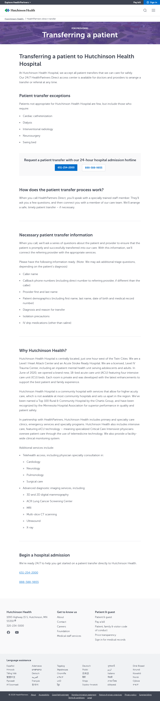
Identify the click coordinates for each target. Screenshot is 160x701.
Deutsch (86, 666)
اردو (109, 669)
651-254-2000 (28, 572)
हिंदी (83, 677)
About (60, 617)
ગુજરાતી (111, 666)
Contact (61, 621)
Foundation (63, 631)
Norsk (136, 677)
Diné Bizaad (138, 666)
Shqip (85, 681)
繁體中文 (11, 677)
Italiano (111, 673)
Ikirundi (136, 669)
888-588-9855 (29, 582)
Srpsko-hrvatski (90, 684)
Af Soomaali (12, 684)
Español (10, 666)
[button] (152, 2)
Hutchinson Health (14, 19)
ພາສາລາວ (37, 669)
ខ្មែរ (58, 684)
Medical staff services (69, 636)
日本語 (85, 673)
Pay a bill (100, 621)
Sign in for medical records (110, 639)
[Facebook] (8, 633)
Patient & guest (103, 617)
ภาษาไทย (112, 681)
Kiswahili (137, 673)
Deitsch (35, 673)
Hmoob (10, 669)
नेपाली (110, 677)
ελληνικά (112, 684)
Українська (62, 669)
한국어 (35, 684)
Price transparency (105, 635)
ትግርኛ (135, 684)
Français (36, 681)
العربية (35, 677)
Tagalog (61, 666)
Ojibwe (136, 681)
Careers (61, 626)
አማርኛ (60, 677)
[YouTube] (17, 633)
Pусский (11, 681)
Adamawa (37, 666)
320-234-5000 (15, 625)
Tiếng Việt (12, 673)
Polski (85, 669)
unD (59, 681)
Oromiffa (61, 673)
